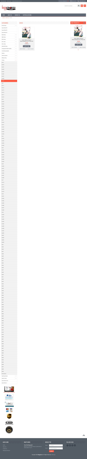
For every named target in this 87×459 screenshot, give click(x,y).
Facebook (67, 445)
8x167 (3, 175)
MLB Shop (4, 34)
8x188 (3, 210)
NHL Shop (4, 43)
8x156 (3, 156)
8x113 (3, 90)
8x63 (3, 316)
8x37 (3, 269)
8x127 (3, 113)
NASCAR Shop (4, 46)
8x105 (3, 73)
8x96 (3, 364)
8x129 (3, 117)
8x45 (3, 286)
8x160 (3, 166)
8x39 (3, 274)
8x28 (3, 253)
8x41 (3, 276)
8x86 (3, 346)
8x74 (3, 327)
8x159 (3, 161)
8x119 (3, 97)
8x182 (3, 198)
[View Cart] (85, 6)
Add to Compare (31, 48)
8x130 (3, 122)
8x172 (3, 186)
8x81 (3, 339)
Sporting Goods (5, 376)
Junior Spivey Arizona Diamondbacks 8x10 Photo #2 (26, 40)
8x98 (3, 369)
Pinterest (72, 445)
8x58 (3, 304)
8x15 (3, 147)
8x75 (3, 329)
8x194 (3, 223)
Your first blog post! (28, 445)
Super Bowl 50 (4, 27)
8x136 (3, 131)
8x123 (3, 103)
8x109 (3, 80)
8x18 (3, 193)
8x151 (3, 150)
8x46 (3, 288)
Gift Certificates (3, 1)
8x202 (3, 237)
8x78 (3, 334)
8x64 (3, 318)
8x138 (3, 133)
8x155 (3, 154)
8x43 (3, 281)
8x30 (3, 258)
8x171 (3, 184)
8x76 (3, 332)
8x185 (3, 203)
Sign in (13, 1)
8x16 (3, 163)
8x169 (3, 177)
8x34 (3, 265)
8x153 (3, 152)
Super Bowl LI (4, 382)
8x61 (3, 311)
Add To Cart (27, 46)
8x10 (3, 62)
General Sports (4, 55)
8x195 (3, 226)
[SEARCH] (78, 6)
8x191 (3, 216)
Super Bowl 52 (4, 30)
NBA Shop (4, 37)
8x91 (3, 355)
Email (46, 448)
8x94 (3, 359)
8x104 (3, 71)
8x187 (3, 207)
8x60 (3, 309)
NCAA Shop (4, 25)
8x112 (3, 87)
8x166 (3, 173)
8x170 (3, 182)
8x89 (3, 350)
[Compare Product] (82, 6)
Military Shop (4, 57)
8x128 (3, 115)
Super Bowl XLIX (5, 380)
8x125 (3, 108)
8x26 (3, 249)
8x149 (3, 145)
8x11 (3, 83)
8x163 (3, 170)
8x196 (3, 228)
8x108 (3, 78)
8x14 (3, 136)
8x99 (3, 371)
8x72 (3, 322)
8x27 (3, 251)
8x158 (3, 159)
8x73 (3, 325)
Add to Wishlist (22, 48)
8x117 (3, 94)
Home (3, 17)
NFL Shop (4, 41)
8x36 (3, 267)
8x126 (3, 110)
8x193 (3, 221)
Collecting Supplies (5, 50)
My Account (9, 1)
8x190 (3, 214)
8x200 (3, 233)
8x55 (3, 299)
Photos (7, 17)
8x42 (3, 279)
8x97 (3, 366)
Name (46, 445)
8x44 (3, 283)
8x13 (3, 120)
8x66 (3, 320)
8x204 (3, 239)
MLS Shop (4, 39)
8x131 (3, 124)
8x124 (3, 106)
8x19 (3, 212)
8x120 (3, 101)
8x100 (3, 64)
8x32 (3, 263)
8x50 (3, 292)
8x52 (3, 295)
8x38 (3, 272)
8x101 (3, 67)
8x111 (3, 85)
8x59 (3, 306)
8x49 (3, 290)
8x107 (3, 76)
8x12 (3, 99)
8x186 (3, 205)
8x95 (3, 362)
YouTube (75, 445)
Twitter (70, 445)
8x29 (3, 256)
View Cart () (82, 1)
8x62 (3, 313)
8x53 (3, 297)
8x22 (3, 246)
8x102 (3, 69)
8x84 (3, 343)
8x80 (3, 336)
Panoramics (4, 373)
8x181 (3, 196)
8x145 (3, 140)
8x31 (3, 260)
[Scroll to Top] (84, 436)
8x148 (3, 143)
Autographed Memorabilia (6, 48)
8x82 (3, 341)
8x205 (3, 242)
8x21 (3, 244)
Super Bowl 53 (4, 32)
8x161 (3, 168)
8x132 (3, 127)
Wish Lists (74, 1)
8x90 (3, 352)
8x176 (3, 189)
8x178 (3, 191)
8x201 (3, 235)
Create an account (19, 1)
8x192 (3, 219)
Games (3, 53)
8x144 (3, 138)
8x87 (3, 348)
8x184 (3, 200)
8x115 (3, 92)
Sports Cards (4, 378)
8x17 (3, 180)
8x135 (3, 129)
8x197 (3, 230)
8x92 (3, 357)
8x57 (3, 302)
